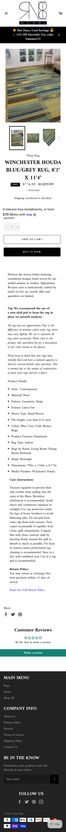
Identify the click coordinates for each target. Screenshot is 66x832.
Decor (7, 692)
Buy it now (32, 252)
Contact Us (10, 747)
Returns (8, 728)
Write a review (33, 652)
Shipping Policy (13, 741)
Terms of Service (14, 735)
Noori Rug (17, 814)
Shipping (19, 198)
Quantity (9, 218)
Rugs (7, 685)
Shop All (9, 698)
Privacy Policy (12, 722)
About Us (9, 716)
